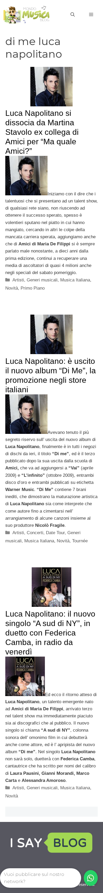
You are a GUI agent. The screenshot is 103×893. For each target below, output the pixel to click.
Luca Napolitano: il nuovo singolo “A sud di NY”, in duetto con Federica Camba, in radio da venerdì (50, 632)
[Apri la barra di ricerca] (72, 14)
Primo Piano (33, 288)
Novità (11, 288)
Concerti (35, 532)
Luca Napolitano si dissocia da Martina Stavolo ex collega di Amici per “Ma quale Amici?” (42, 132)
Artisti (18, 279)
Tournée (80, 540)
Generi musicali (42, 279)
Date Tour (55, 532)
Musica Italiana (75, 279)
